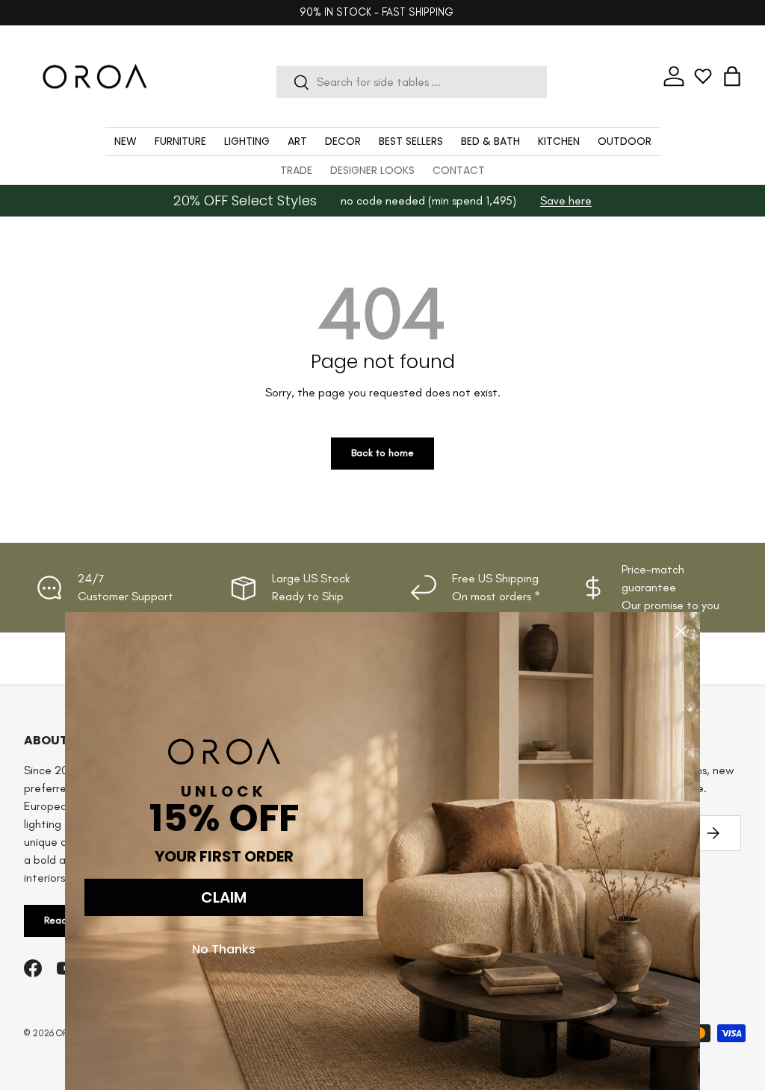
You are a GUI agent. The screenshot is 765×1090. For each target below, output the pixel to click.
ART (297, 141)
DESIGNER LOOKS (372, 170)
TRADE (296, 170)
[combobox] (411, 82)
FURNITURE (180, 141)
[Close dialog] (681, 631)
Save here (566, 200)
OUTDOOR (624, 141)
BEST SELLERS (411, 141)
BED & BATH (490, 141)
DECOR (343, 141)
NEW (125, 141)
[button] (732, 76)
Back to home (382, 452)
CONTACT (459, 170)
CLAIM (224, 897)
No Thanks (223, 949)
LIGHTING (247, 141)
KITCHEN (559, 141)
